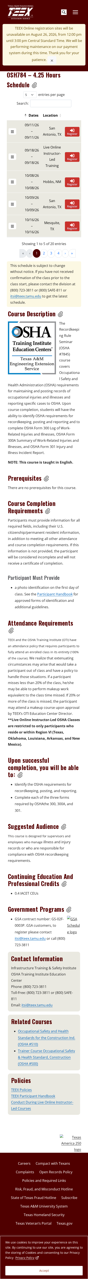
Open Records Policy (55, 1172)
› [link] (65, 253)
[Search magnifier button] (64, 12)
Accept (44, 1271)
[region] (44, 1257)
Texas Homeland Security (44, 1214)
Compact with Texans (53, 1163)
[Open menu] (75, 12)
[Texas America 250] (70, 1143)
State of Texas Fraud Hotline (33, 1197)
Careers (24, 1163)
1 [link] (37, 253)
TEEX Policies (21, 1089)
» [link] (72, 253)
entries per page (51, 94)
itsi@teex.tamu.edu (25, 296)
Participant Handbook (55, 594)
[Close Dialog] (51, 60)
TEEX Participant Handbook (33, 1096)
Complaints (25, 1172)
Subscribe (69, 1197)
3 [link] (51, 253)
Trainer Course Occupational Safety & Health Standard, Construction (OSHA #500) (46, 1057)
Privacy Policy (27, 1257)
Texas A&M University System (44, 1206)
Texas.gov (64, 1223)
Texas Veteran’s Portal (33, 1223)
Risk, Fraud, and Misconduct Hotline (44, 1189)
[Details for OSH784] (12, 131)
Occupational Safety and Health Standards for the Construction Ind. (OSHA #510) (46, 1038)
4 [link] (58, 253)
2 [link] (44, 253)
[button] (34, 85)
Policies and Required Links (44, 1180)
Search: (23, 103)
